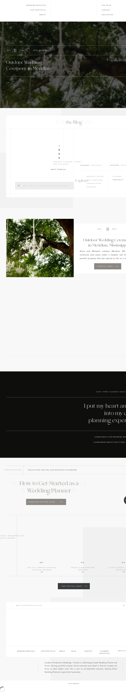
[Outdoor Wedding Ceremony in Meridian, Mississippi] (7, 82)
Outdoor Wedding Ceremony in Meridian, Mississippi (28, 69)
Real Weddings (41, 50)
